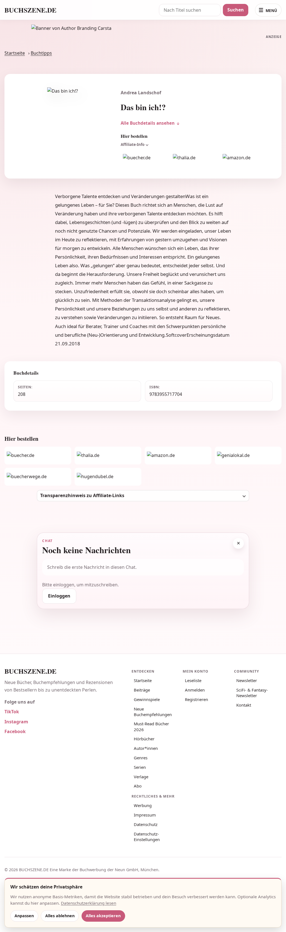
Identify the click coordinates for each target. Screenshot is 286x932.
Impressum (145, 815)
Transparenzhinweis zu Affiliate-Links (82, 495)
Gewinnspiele (147, 699)
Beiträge (142, 690)
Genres (140, 757)
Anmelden (195, 690)
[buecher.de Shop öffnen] (144, 158)
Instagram (16, 722)
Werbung (143, 805)
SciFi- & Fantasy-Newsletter (252, 692)
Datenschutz (146, 824)
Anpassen (24, 915)
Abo (138, 786)
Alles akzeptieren (103, 915)
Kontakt (243, 705)
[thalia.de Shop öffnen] (194, 158)
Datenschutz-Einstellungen (147, 836)
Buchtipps (41, 53)
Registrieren (196, 699)
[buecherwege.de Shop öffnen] (37, 477)
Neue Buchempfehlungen (153, 711)
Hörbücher (144, 738)
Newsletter (246, 680)
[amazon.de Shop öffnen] (244, 158)
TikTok (11, 712)
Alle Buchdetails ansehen (148, 123)
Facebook (15, 731)
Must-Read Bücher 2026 (151, 726)
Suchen (235, 10)
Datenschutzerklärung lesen (88, 903)
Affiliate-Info (132, 144)
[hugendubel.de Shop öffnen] (108, 477)
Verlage (141, 776)
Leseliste (193, 680)
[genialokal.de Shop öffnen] (248, 455)
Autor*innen (146, 748)
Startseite (14, 53)
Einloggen (59, 596)
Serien (140, 767)
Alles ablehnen (60, 915)
